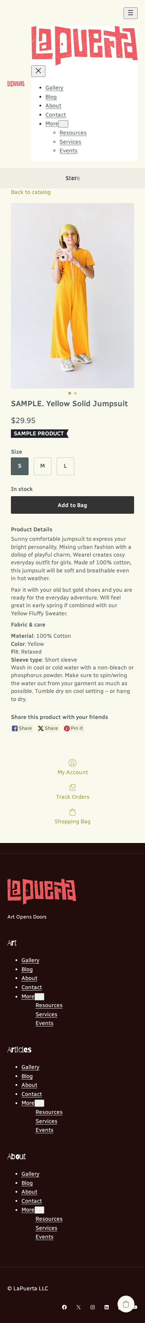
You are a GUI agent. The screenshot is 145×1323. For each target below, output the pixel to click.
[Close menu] (38, 71)
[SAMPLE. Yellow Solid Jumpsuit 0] (72, 295)
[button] (126, 1304)
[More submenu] (63, 124)
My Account (72, 772)
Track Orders (72, 796)
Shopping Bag (72, 821)
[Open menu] (131, 13)
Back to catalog (31, 192)
